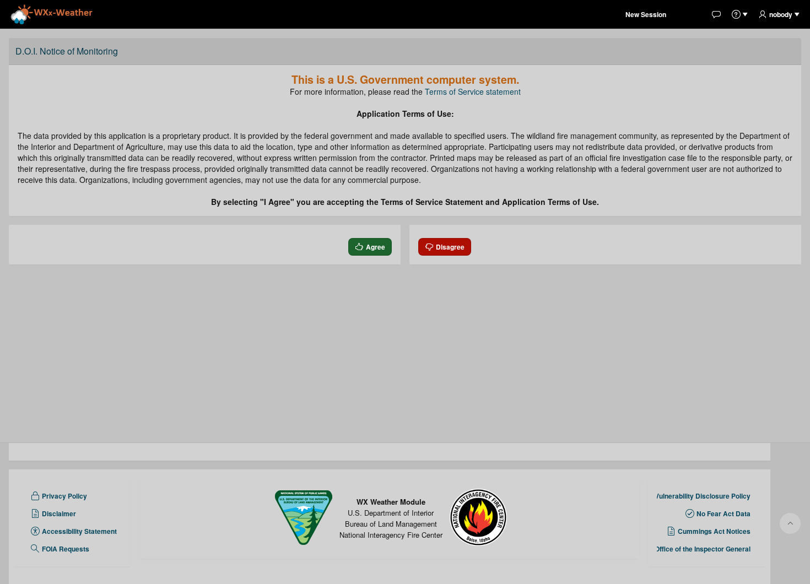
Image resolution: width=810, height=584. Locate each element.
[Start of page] (790, 523)
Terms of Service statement (473, 91)
